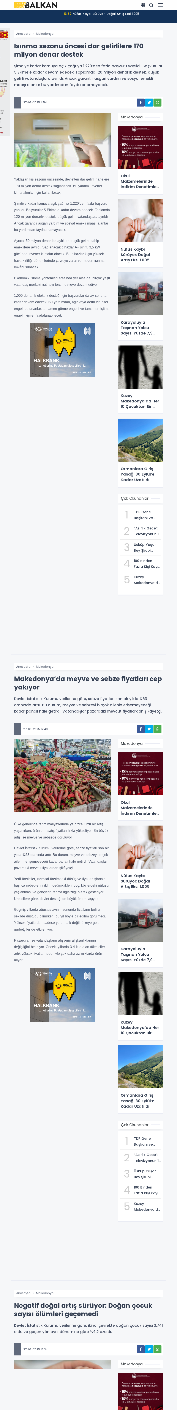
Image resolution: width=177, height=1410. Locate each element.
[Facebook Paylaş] (141, 103)
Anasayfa (23, 33)
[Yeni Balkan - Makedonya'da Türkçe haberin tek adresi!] (35, 5)
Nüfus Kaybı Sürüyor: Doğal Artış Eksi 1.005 (101, 14)
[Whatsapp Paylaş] (157, 103)
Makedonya (45, 33)
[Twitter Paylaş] (149, 103)
